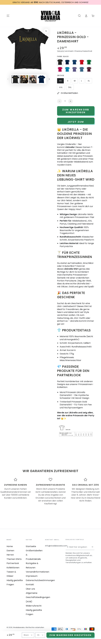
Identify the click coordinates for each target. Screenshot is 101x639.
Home (10, 546)
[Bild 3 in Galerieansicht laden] (33, 79)
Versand (61, 51)
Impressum (31, 575)
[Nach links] (8, 79)
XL (90, 81)
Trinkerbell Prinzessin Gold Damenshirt (73, 403)
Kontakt (30, 584)
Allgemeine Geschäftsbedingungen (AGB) (38, 597)
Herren (10, 554)
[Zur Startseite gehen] (50, 16)
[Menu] (8, 16)
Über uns (30, 588)
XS (61, 81)
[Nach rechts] (49, 79)
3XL (71, 88)
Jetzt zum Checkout (76, 122)
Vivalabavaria (19, 627)
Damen (10, 550)
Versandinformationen (37, 571)
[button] (79, 16)
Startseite (31, 546)
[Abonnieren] (92, 547)
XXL (62, 88)
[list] (50, 491)
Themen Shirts (14, 559)
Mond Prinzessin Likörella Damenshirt (72, 394)
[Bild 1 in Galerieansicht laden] (15, 79)
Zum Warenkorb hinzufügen (70, 635)
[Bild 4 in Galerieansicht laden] (42, 79)
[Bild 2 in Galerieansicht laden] (24, 79)
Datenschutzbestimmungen (40, 580)
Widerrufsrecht (34, 605)
